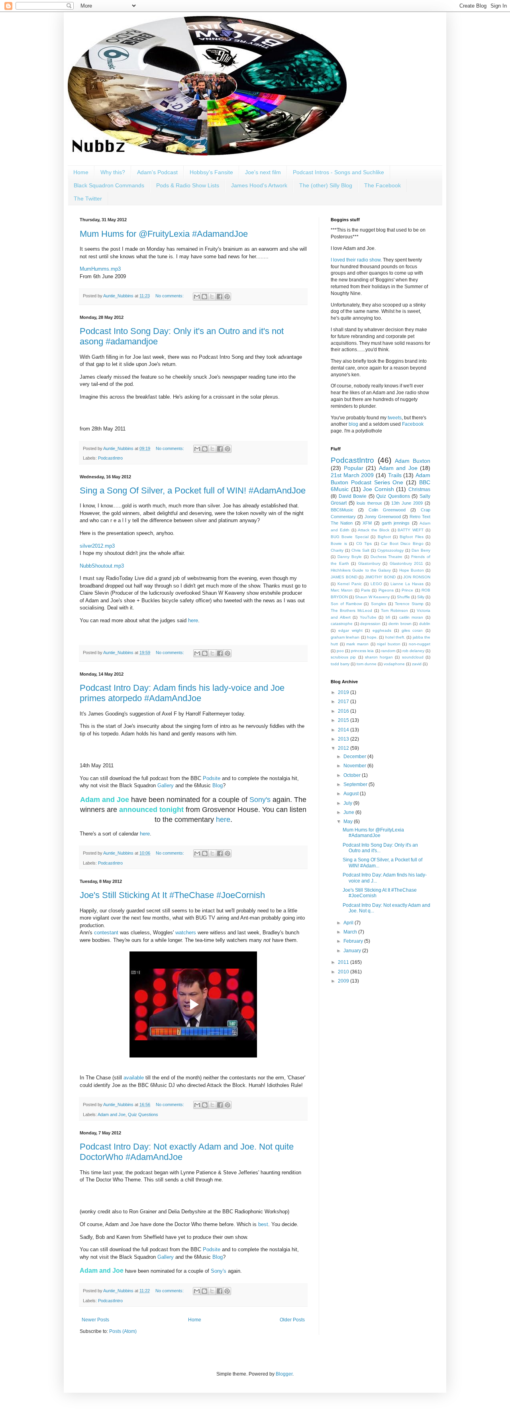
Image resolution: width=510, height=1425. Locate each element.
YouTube (368, 617)
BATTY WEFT (411, 530)
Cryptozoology (390, 550)
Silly (420, 597)
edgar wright (350, 630)
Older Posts (292, 1320)
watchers (185, 933)
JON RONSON (416, 577)
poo (340, 651)
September (356, 784)
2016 (344, 711)
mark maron (357, 644)
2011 (344, 962)
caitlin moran (411, 617)
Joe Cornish (378, 489)
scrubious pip (343, 657)
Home (80, 172)
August (351, 793)
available (134, 1078)
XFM (367, 523)
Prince (407, 590)
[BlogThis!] (204, 297)
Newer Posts (95, 1320)
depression (370, 623)
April (349, 923)
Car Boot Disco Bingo (402, 543)
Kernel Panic (349, 584)
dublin (424, 623)
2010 (344, 972)
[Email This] (197, 297)
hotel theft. (395, 637)
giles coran (412, 630)
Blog (217, 785)
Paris (365, 590)
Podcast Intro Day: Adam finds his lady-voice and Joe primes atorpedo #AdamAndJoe (182, 693)
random (388, 651)
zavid (417, 664)
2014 (344, 730)
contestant (106, 933)
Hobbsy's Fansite (211, 172)
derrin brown (400, 623)
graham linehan (345, 637)
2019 (344, 692)
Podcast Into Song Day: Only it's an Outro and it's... (380, 847)
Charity (337, 550)
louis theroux (369, 503)
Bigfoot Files (411, 537)
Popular (353, 468)
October (352, 775)
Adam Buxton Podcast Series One (380, 478)
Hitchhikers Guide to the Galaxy (361, 570)
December (355, 756)
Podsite (211, 778)
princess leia (362, 651)
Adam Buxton (412, 461)
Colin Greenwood (387, 509)
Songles (378, 603)
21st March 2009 (352, 475)
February (353, 941)
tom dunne (367, 664)
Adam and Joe (112, 1114)
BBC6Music (342, 509)
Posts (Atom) (123, 1331)
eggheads (382, 630)
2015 (344, 720)
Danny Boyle (349, 556)
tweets (395, 418)
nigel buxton (388, 644)
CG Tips (364, 543)
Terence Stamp (409, 603)
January (352, 950)
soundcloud (413, 657)
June (349, 812)
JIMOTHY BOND (380, 577)
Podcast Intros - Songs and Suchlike (338, 172)
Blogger (284, 1374)
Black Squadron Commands (109, 185)
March (350, 932)
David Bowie (353, 496)
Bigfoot (384, 537)
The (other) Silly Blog (325, 185)
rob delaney (413, 651)
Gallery (165, 785)
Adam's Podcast (157, 172)
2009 (344, 981)
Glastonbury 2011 (407, 563)
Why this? (112, 172)
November (355, 766)
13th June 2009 (407, 503)
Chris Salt (360, 550)
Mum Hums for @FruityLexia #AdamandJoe (164, 234)
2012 (344, 748)
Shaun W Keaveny (372, 597)
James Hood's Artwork (259, 185)
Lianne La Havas (407, 584)
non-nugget (419, 644)
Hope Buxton (411, 570)
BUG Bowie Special (350, 537)
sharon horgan (379, 657)
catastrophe (342, 623)
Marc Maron (342, 590)
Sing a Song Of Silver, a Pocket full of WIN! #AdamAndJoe (193, 490)
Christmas (419, 489)
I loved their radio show (356, 260)
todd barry (340, 664)
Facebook (413, 424)
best (263, 1224)
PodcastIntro (110, 458)
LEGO (376, 584)
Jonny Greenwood (383, 516)
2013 (344, 739)
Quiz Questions (143, 1114)
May (348, 821)
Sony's (260, 800)
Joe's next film (263, 172)
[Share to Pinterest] (227, 297)
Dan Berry (421, 550)
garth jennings (396, 523)
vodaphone (394, 664)
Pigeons (386, 590)
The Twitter (88, 198)
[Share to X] (212, 297)
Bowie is (339, 543)
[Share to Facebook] (220, 297)
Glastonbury (369, 563)
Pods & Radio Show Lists (187, 185)
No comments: (170, 295)
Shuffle (403, 597)
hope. (372, 637)
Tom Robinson (394, 610)
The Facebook (382, 185)
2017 (344, 701)
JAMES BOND (344, 577)
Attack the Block (373, 530)
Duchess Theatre (387, 556)
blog (353, 424)
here (193, 620)
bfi (388, 617)
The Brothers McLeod (351, 610)
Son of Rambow (346, 603)
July (348, 803)
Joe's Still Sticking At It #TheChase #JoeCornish (172, 895)
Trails (395, 475)
